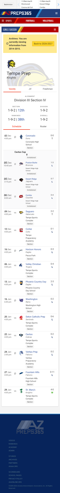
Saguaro (30, 212)
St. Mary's (30, 391)
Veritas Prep (32, 353)
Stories (12, 456)
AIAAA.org (13, 466)
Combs (29, 196)
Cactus (29, 335)
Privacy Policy (15, 479)
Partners (13, 463)
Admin (11, 451)
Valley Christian (33, 265)
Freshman (48, 89)
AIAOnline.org (15, 482)
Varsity (12, 89)
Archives (13, 460)
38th (21, 119)
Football (30, 20)
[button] (58, 4)
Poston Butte (31, 163)
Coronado (30, 137)
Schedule (16, 126)
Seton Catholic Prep (35, 318)
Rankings (13, 444)
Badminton (8, 4)
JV (30, 89)
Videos (12, 440)
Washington (32, 300)
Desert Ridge (31, 180)
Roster (43, 126)
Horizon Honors (33, 250)
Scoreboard (14, 472)
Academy (13, 447)
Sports (9, 20)
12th (21, 110)
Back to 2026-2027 (43, 43)
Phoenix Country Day (36, 283)
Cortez (29, 230)
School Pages (15, 475)
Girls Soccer (10, 29)
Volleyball (48, 20)
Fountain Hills (32, 373)
